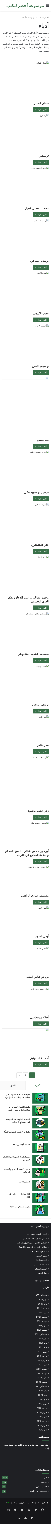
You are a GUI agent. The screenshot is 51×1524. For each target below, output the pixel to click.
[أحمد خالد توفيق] (25, 1041)
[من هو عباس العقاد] (25, 960)
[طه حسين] (25, 406)
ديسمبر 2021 (41, 1317)
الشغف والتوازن (40, 1260)
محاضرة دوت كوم (42, 1280)
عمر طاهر (43, 745)
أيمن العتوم (42, 936)
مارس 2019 (42, 1421)
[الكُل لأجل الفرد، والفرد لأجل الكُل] (40, 1198)
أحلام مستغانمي (39, 1017)
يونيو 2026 (42, 1304)
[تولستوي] (25, 133)
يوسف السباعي (39, 260)
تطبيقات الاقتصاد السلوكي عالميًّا (17, 1132)
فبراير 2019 (42, 1425)
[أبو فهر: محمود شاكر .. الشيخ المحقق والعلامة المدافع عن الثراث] (25, 834)
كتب (45, 1478)
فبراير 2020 (42, 1412)
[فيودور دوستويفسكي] (25, 470)
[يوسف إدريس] (25, 683)
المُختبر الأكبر (24, 1181)
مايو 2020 (43, 1399)
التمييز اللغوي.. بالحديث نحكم (35, 1238)
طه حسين (43, 439)
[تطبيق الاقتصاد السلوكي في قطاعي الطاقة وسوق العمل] (40, 1110)
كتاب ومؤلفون (32, 17)
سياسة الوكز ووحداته (21, 1144)
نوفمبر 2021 (42, 1321)
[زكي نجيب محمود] (25, 781)
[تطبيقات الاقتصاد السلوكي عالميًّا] (40, 1135)
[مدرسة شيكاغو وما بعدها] (40, 1210)
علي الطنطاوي (40, 545)
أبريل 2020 (42, 1404)
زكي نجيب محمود (38, 810)
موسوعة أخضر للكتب (39, 1226)
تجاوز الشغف (41, 1256)
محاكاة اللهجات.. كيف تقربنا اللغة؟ (33, 1247)
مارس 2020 (42, 1408)
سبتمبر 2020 (41, 1382)
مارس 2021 (42, 1356)
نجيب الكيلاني (41, 313)
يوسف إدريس (40, 704)
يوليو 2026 (42, 1299)
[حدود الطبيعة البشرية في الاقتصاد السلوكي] (40, 1160)
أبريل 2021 (42, 1351)
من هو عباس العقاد (37, 976)
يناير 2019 (43, 1430)
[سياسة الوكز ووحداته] (40, 1148)
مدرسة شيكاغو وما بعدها (20, 1206)
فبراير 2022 (42, 1308)
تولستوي (44, 155)
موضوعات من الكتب (38, 1491)
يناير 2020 (42, 1417)
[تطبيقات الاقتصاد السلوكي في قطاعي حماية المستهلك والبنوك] (40, 1098)
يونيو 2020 (42, 1395)
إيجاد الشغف (42, 1273)
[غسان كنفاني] (25, 80)
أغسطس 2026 (40, 1295)
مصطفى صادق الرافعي (35, 895)
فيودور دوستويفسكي (36, 492)
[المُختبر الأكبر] (40, 1185)
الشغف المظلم (41, 1269)
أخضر (5, 1503)
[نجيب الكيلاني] (25, 291)
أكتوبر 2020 (42, 1378)
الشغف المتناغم (40, 1264)
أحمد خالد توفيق (39, 1058)
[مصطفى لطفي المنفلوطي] (25, 631)
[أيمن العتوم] (25, 919)
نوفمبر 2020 (41, 1373)
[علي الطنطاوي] (25, 522)
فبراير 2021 (42, 1360)
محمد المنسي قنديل (37, 208)
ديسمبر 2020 (41, 1369)
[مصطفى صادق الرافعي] (25, 879)
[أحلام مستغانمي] (25, 1001)
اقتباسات (43, 1482)
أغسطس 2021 (41, 1334)
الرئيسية (43, 17)
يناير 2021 (43, 1364)
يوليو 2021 (43, 1338)
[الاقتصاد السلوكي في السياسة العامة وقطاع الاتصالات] (40, 1123)
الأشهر (13, 1085)
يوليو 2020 (42, 1391)
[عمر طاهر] (25, 728)
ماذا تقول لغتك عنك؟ (38, 1251)
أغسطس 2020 (40, 1386)
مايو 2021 (43, 1347)
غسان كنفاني (41, 103)
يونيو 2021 (43, 1343)
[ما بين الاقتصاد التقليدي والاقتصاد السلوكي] (40, 1173)
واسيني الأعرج (40, 366)
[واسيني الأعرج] (25, 343)
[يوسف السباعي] (25, 238)
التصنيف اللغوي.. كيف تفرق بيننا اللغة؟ (31, 1243)
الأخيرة (38, 1085)
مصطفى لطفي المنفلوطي (33, 654)
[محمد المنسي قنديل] (25, 185)
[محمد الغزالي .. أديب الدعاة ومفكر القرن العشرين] (25, 575)
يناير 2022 (43, 1312)
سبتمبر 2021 (42, 1330)
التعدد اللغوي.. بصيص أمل (36, 1234)
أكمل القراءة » (41, 110)
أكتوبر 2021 (42, 1325)
